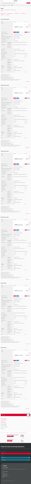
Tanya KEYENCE (3, 424)
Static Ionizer (2, 428)
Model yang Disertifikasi (5, 471)
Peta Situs (3, 477)
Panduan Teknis (3, 418)
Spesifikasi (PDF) (3, 419)
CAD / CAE (2, 421)
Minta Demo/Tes (3, 425)
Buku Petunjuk (3, 422)
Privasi (3, 472)
